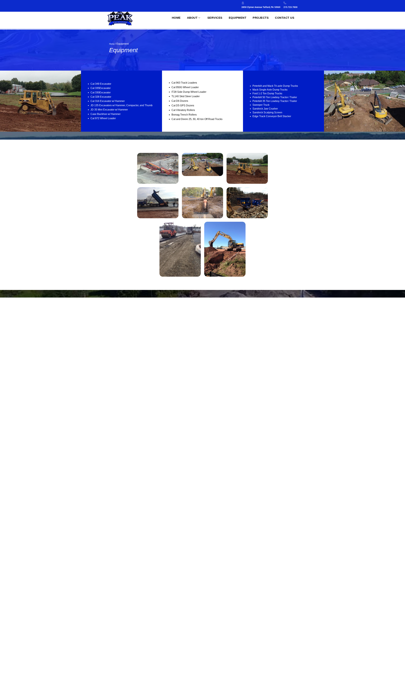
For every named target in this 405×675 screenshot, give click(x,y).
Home (176, 17)
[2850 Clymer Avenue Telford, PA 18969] (242, 3)
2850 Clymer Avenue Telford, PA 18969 (260, 7)
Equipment (237, 17)
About (192, 17)
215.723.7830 (290, 7)
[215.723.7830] (285, 3)
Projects (261, 17)
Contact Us (284, 17)
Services (214, 17)
